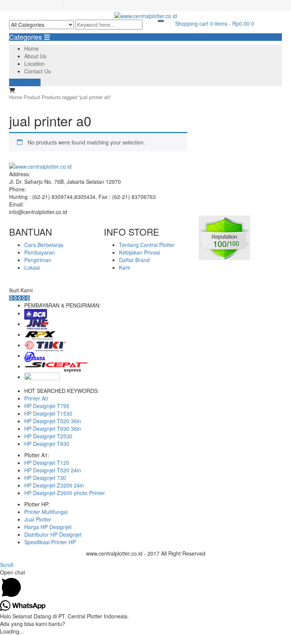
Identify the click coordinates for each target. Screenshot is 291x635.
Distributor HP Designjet (52, 534)
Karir (124, 267)
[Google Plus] (24, 297)
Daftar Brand (134, 260)
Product (31, 97)
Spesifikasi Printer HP (50, 542)
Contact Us (37, 71)
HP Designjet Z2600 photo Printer (64, 493)
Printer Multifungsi (45, 511)
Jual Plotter (37, 519)
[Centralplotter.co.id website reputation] (224, 237)
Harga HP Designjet (48, 527)
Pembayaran (39, 252)
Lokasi (32, 267)
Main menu (22, 82)
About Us (35, 56)
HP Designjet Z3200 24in (54, 485)
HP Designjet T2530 (48, 436)
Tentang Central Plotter (147, 244)
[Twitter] (15, 297)
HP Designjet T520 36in (52, 421)
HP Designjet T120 (46, 462)
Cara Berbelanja (43, 244)
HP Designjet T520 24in (52, 470)
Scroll (6, 564)
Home (31, 48)
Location (34, 63)
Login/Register (43, 4)
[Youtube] (28, 297)
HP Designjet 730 (45, 477)
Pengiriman (38, 260)
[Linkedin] (19, 297)
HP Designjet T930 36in (52, 428)
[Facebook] (11, 297)
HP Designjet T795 (46, 406)
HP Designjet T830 (46, 443)
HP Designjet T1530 (48, 413)
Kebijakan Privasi (139, 252)
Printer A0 (36, 398)
